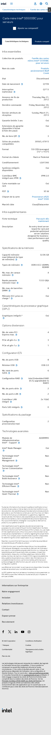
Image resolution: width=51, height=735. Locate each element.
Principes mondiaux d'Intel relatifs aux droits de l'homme (21, 681)
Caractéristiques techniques (17, 41)
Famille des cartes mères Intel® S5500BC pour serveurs (38, 60)
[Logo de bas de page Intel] (7, 710)
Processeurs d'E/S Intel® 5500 (40, 198)
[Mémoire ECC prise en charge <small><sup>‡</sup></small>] (11, 298)
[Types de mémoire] (21, 265)
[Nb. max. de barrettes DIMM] (9, 290)
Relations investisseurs (12, 603)
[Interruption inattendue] (14, 92)
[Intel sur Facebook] (3, 632)
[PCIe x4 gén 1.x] (18, 345)
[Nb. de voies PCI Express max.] (16, 334)
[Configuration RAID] (21, 378)
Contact (5, 609)
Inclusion (6, 597)
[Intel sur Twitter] (9, 632)
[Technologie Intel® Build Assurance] (19, 478)
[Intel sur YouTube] (22, 632)
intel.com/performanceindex (39, 673)
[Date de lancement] (22, 84)
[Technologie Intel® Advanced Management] (16, 460)
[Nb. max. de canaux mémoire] (12, 275)
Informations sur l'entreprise (15, 585)
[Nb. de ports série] (20, 388)
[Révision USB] (16, 365)
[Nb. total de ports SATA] (9, 373)
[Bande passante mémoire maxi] (17, 283)
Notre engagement (11, 591)
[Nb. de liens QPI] (19, 136)
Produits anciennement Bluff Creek (40, 70)
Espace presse (8, 616)
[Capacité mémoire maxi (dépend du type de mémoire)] (16, 259)
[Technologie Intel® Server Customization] (3, 471)
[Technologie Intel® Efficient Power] (18, 486)
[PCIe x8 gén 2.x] (18, 340)
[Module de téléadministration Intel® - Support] (18, 443)
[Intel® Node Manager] (3, 450)
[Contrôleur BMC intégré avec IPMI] (20, 178)
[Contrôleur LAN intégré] (10, 402)
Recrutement (8, 622)
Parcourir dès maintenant (42, 220)
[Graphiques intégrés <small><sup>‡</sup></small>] (3, 318)
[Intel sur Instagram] (29, 632)
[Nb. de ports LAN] (20, 394)
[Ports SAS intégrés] (21, 407)
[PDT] (8, 191)
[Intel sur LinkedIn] (16, 632)
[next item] (49, 9)
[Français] (41, 3)
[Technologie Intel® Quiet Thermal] (17, 494)
